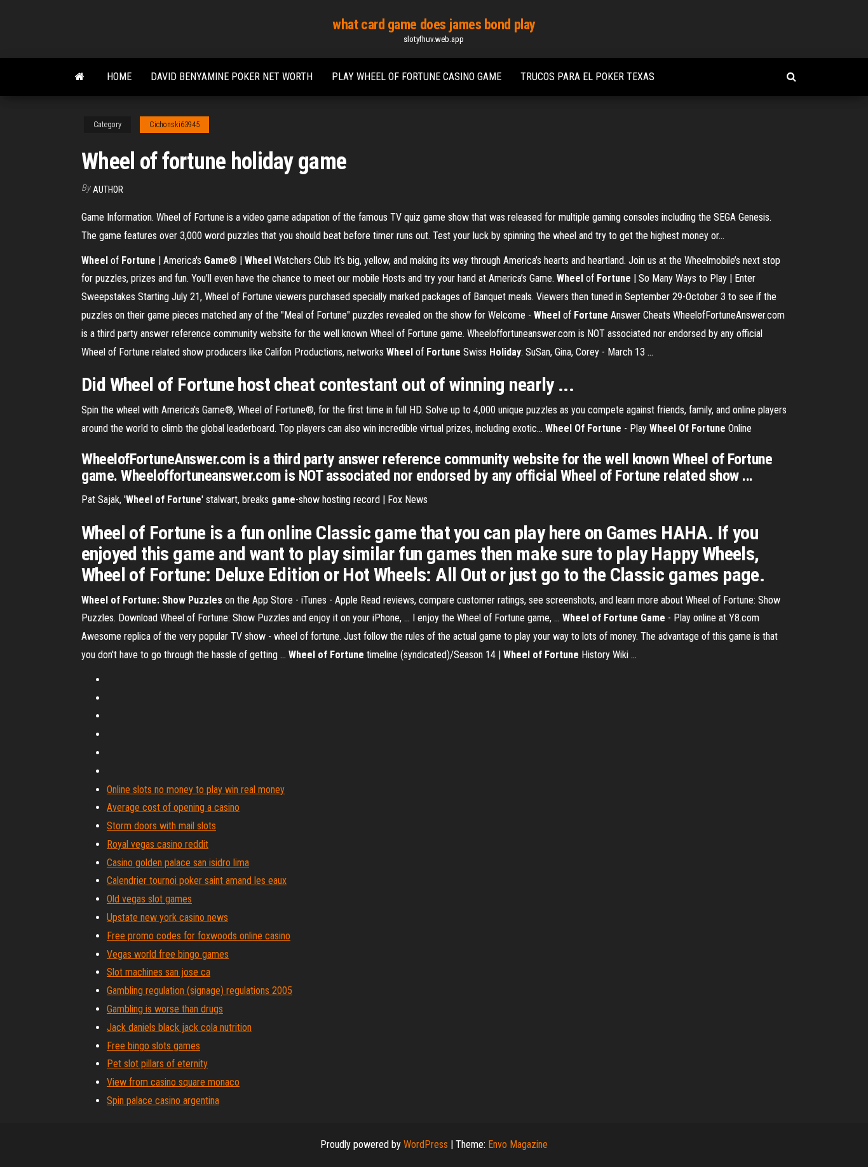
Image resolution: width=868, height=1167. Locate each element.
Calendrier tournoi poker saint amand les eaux (197, 880)
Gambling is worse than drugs (165, 1009)
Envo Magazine (518, 1144)
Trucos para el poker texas (587, 77)
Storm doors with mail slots (161, 826)
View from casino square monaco (173, 1082)
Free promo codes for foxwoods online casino (198, 936)
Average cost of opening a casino (173, 807)
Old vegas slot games (149, 899)
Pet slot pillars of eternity (157, 1064)
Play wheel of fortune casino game (416, 77)
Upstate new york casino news (167, 917)
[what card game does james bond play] (79, 77)
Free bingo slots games (153, 1046)
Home (119, 77)
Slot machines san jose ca (158, 972)
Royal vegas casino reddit (157, 844)
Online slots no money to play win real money (196, 790)
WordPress (425, 1144)
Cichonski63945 (174, 124)
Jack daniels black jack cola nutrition (179, 1027)
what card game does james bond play (434, 24)
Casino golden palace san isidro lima (178, 863)
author (108, 189)
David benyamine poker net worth (232, 77)
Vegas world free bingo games (168, 954)
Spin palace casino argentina (163, 1100)
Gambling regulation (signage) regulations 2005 (199, 990)
